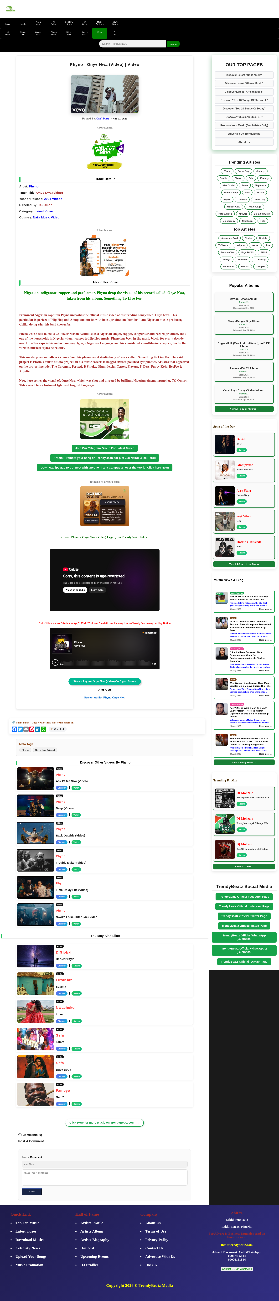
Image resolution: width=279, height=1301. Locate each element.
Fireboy (264, 178)
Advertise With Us (160, 1257)
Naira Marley (231, 192)
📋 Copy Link (57, 729)
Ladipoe (240, 245)
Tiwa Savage (254, 206)
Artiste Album (91, 1231)
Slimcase (243, 259)
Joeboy (260, 171)
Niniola (263, 238)
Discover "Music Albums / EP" (244, 117)
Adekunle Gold (229, 238)
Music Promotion (29, 1265)
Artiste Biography (94, 1240)
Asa (268, 245)
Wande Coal (233, 206)
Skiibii (264, 252)
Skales (248, 238)
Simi (247, 192)
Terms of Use (155, 1231)
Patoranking (225, 213)
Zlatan (238, 178)
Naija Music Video (46, 217)
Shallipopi (247, 221)
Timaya (227, 259)
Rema (245, 185)
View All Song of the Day (244, 564)
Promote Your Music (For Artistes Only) (244, 125)
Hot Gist (87, 1248)
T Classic (223, 245)
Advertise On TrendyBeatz (244, 133)
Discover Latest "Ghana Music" (244, 83)
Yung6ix (260, 266)
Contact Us (154, 1248)
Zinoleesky (229, 221)
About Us (244, 142)
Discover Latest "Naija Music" (244, 75)
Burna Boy (243, 171)
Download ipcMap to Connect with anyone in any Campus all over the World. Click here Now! (105, 467)
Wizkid (260, 192)
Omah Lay (259, 199)
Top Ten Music (27, 1223)
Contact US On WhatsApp (237, 1269)
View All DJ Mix (244, 866)
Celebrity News (28, 1248)
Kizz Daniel (228, 185)
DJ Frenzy (260, 259)
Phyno (33, 186)
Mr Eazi (243, 213)
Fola (262, 221)
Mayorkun (260, 185)
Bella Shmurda (262, 213)
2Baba (227, 171)
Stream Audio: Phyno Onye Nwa (104, 697)
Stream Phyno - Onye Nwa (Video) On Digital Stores (104, 681)
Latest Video (44, 211)
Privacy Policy (156, 1240)
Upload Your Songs (31, 1257)
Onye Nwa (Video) (45, 750)
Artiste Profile (91, 1223)
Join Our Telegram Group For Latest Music (104, 448)
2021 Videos (53, 199)
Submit (31, 1191)
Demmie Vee (227, 252)
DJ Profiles (89, 1265)
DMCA (151, 1265)
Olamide (242, 199)
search (173, 44)
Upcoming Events (94, 1257)
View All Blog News (244, 762)
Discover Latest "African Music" (244, 91)
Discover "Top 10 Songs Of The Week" (244, 100)
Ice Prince (228, 266)
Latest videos (26, 1231)
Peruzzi (245, 266)
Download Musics (30, 1240)
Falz (251, 178)
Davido (223, 178)
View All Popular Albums (244, 409)
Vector (255, 245)
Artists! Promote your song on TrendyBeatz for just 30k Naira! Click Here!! (104, 457)
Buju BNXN (247, 252)
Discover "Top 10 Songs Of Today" (244, 108)
